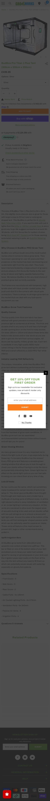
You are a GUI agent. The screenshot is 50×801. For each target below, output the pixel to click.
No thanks (27, 423)
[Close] (46, 373)
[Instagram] (25, 416)
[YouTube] (31, 416)
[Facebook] (19, 416)
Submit (25, 407)
